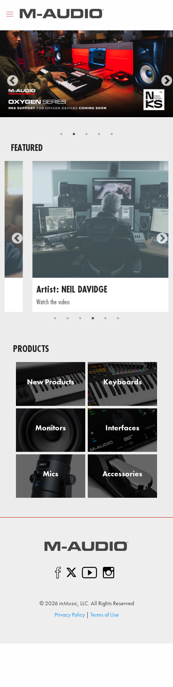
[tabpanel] (86, 73)
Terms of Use (104, 614)
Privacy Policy (70, 614)
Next (164, 79)
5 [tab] (111, 134)
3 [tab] (86, 134)
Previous (10, 79)
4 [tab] (99, 134)
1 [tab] (61, 134)
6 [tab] (118, 318)
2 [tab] (74, 134)
